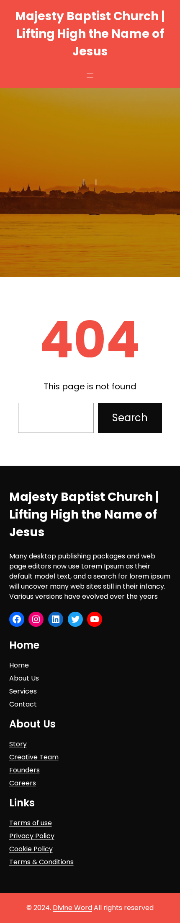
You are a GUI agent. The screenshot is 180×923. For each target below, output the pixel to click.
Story (18, 744)
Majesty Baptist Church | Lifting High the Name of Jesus (90, 34)
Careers (22, 783)
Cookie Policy (31, 849)
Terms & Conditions (41, 862)
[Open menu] (90, 75)
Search (130, 418)
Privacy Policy (31, 836)
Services (23, 691)
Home (19, 665)
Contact (23, 704)
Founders (24, 770)
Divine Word (72, 908)
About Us (24, 678)
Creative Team (34, 757)
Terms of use (30, 823)
